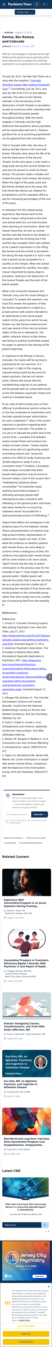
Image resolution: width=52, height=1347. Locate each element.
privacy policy (15, 822)
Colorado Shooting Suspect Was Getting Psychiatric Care (26, 84)
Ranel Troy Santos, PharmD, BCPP (20, 976)
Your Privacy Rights (26, 1326)
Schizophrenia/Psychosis (30, 843)
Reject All (26, 1334)
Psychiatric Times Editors (18, 1149)
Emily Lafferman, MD (35, 1034)
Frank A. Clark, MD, (16, 1034)
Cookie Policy (24, 1320)
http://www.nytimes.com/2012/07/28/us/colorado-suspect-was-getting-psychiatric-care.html (26, 639)
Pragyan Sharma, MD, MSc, (19, 971)
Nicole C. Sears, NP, (16, 910)
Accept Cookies (26, 1342)
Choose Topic (23, 12)
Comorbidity (10, 843)
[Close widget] (46, 1245)
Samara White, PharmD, (16, 973)
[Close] (49, 1287)
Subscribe (38, 814)
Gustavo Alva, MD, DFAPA (18, 1091)
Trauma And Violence (13, 838)
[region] (26, 1315)
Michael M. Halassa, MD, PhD (18, 913)
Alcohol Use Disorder (36, 838)
